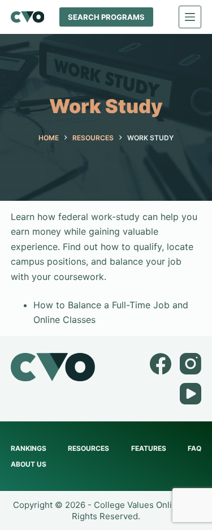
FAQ (194, 448)
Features (148, 448)
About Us (28, 464)
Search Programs (106, 16)
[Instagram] (190, 363)
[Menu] (190, 17)
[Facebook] (160, 363)
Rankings (28, 448)
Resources (88, 448)
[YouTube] (190, 393)
